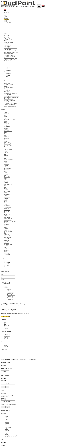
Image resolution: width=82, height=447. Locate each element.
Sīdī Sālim (6, 238)
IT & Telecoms (7, 49)
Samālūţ (6, 174)
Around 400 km (11, 297)
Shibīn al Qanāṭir (8, 220)
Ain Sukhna (7, 246)
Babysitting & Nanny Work (11, 52)
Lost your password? (6, 404)
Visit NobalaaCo (32, 359)
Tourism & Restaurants (9, 56)
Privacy (6, 328)
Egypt (5, 33)
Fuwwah (6, 202)
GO (2, 279)
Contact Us (7, 334)
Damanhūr (6, 136)
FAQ (5, 324)
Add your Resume (5, 316)
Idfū (5, 154)
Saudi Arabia (8, 427)
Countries (6, 339)
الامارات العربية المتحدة (11, 436)
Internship (8, 73)
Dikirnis (6, 152)
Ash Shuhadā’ (7, 237)
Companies (7, 336)
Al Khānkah (7, 205)
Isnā (5, 187)
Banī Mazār (7, 217)
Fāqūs (5, 204)
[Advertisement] (41, 19)
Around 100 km (11, 293)
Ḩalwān (6, 135)
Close (2, 445)
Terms (5, 326)
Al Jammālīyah (7, 191)
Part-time (8, 68)
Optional (8, 76)
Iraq (6, 417)
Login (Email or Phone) (7, 395)
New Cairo (7, 142)
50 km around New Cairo (14, 303)
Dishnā (5, 227)
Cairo (5, 112)
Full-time (8, 67)
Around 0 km (10, 292)
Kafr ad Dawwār (8, 131)
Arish (5, 156)
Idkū (5, 139)
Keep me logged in (7, 401)
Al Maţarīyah (7, 168)
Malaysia (7, 423)
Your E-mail (4, 380)
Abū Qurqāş (7, 210)
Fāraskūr (6, 215)
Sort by (9, 289)
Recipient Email (5, 383)
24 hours (8, 262)
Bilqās (5, 161)
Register (6, 346)
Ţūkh (5, 195)
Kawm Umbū (7, 214)
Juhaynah (6, 240)
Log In (5, 345)
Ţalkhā (5, 148)
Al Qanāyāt (7, 253)
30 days (8, 267)
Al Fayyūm (7, 126)
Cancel (2, 387)
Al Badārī (6, 250)
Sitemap (6, 337)
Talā (5, 233)
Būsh (5, 175)
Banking (6, 40)
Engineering (7, 38)
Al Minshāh (7, 211)
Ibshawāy (6, 234)
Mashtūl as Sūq (8, 244)
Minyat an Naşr (8, 218)
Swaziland (7, 430)
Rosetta (6, 198)
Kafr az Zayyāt (7, 184)
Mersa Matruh (7, 207)
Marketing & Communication (11, 50)
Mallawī (6, 151)
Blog (5, 322)
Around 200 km (11, 295)
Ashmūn (6, 179)
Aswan (5, 132)
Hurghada (6, 169)
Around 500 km (11, 299)
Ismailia (6, 129)
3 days (7, 263)
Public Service (7, 45)
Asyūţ (5, 122)
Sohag (5, 141)
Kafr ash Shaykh (8, 149)
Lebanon (7, 422)
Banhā (5, 146)
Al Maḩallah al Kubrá (9, 119)
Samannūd (6, 224)
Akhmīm (6, 167)
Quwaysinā (7, 254)
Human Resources (8, 53)
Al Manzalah (7, 197)
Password (3, 398)
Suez (5, 118)
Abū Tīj (6, 185)
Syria (6, 433)
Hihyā (5, 251)
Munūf (5, 178)
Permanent (8, 75)
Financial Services (8, 39)
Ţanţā (5, 125)
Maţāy (5, 248)
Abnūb (5, 188)
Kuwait (6, 419)
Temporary (8, 70)
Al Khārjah (7, 194)
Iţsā (5, 247)
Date (8, 290)
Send (7, 387)
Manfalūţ (6, 181)
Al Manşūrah (7, 123)
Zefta (5, 171)
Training (6, 43)
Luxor (5, 121)
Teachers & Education (9, 59)
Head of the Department (10, 61)
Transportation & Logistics (10, 58)
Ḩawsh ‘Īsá (7, 177)
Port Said (6, 116)
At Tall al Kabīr (8, 231)
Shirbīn (6, 225)
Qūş (5, 212)
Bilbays (6, 155)
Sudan (6, 429)
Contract (8, 72)
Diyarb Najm (7, 230)
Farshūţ (6, 228)
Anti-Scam (6, 325)
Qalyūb (6, 165)
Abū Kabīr (6, 164)
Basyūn (6, 223)
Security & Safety (8, 42)
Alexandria (6, 113)
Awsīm (5, 200)
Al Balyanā (7, 235)
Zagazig (6, 128)
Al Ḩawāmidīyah (8, 159)
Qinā (5, 134)
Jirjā (5, 158)
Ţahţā (5, 172)
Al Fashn (6, 201)
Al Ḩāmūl (6, 243)
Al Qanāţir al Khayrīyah (10, 221)
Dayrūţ (5, 192)
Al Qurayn (6, 208)
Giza (5, 115)
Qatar (6, 424)
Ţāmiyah (6, 241)
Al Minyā (6, 138)
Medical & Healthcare (9, 55)
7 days (7, 265)
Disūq (5, 162)
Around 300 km (11, 296)
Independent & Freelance (10, 48)
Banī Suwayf (7, 144)
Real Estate (7, 46)
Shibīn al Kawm (8, 145)
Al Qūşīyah (7, 190)
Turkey (6, 434)
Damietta (6, 182)
